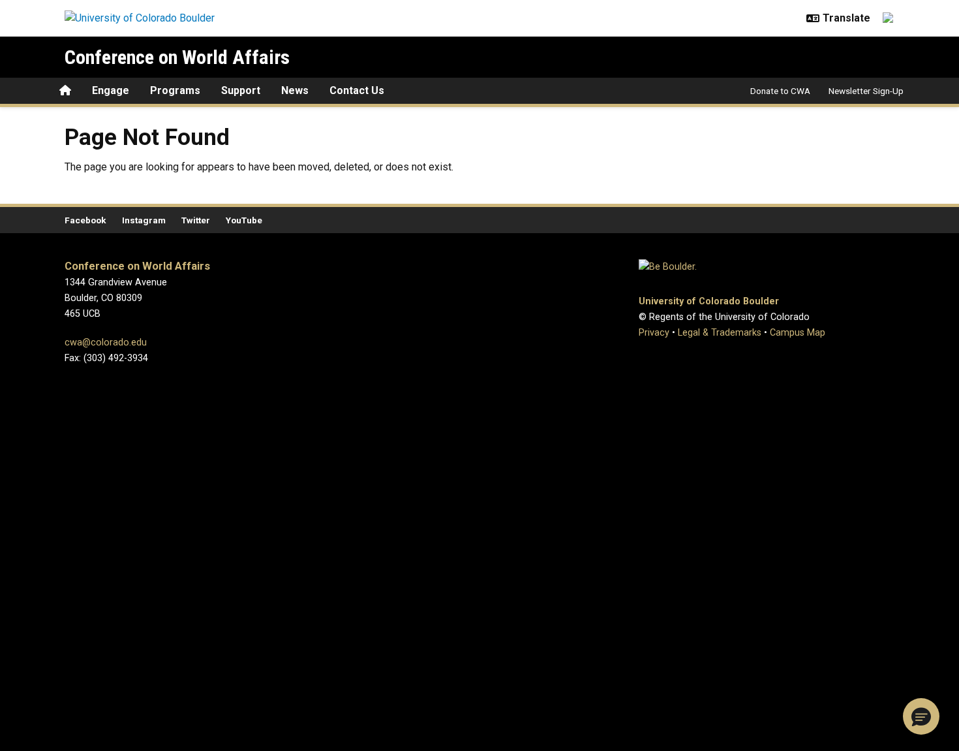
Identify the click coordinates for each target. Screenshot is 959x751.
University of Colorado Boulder (709, 301)
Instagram (144, 220)
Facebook (85, 220)
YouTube (244, 220)
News (295, 90)
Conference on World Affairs (177, 57)
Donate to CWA (780, 91)
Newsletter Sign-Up (866, 91)
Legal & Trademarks (719, 332)
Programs (175, 90)
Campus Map (797, 332)
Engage (110, 90)
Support (240, 90)
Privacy (654, 332)
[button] (921, 716)
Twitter (195, 220)
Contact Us (356, 90)
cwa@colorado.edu (106, 342)
